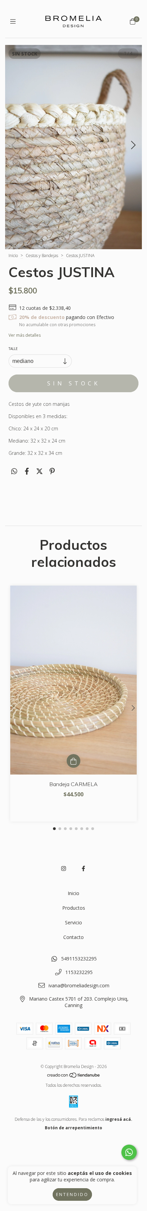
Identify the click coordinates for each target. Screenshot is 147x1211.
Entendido (72, 1194)
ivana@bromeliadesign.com (79, 985)
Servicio (73, 922)
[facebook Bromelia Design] (83, 868)
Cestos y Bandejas (42, 255)
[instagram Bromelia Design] (63, 868)
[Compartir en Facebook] (26, 471)
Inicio (13, 255)
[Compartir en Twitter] (39, 471)
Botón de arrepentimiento (73, 1128)
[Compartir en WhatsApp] (14, 471)
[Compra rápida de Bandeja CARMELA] (73, 761)
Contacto (73, 937)
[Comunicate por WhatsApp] (129, 1152)
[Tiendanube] (73, 1077)
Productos (73, 908)
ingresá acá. (118, 1119)
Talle (13, 348)
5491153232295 (79, 958)
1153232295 (79, 972)
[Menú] (14, 21)
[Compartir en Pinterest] (52, 471)
